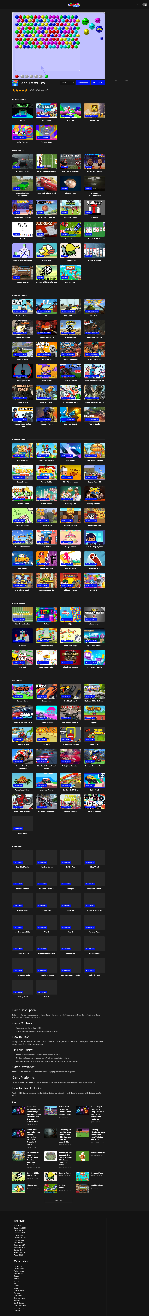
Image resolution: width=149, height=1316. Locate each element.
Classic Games (19, 455)
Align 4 (71, 624)
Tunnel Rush (46, 142)
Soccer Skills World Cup (46, 282)
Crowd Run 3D (23, 953)
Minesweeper (94, 624)
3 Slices (94, 217)
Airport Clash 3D (70, 359)
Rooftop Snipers (23, 316)
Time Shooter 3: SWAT (94, 381)
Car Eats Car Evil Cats (70, 975)
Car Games (18, 696)
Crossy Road (22, 910)
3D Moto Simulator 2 (47, 812)
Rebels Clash (22, 359)
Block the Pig (46, 525)
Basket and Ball (94, 525)
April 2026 (17, 1225)
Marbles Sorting (46, 645)
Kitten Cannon (23, 504)
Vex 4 (70, 932)
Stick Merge (70, 337)
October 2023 (18, 1250)
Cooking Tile (70, 504)
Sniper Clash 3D (94, 359)
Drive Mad (94, 790)
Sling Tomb (94, 867)
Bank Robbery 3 (46, 402)
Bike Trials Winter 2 (22, 812)
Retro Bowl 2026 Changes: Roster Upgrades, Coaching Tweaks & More (33, 1137)
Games (17, 166)
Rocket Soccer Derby (94, 766)
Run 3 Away (46, 120)
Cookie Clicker (22, 282)
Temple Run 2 (94, 120)
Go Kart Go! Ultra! (70, 790)
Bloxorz (46, 239)
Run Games (18, 862)
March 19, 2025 (33, 1178)
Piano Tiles (70, 460)
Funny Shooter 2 (70, 402)
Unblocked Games (20, 1305)
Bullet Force (22, 402)
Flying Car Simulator (70, 766)
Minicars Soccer (70, 239)
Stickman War (70, 381)
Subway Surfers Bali (46, 953)
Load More (59, 1200)
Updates (17, 1310)
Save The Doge (70, 645)
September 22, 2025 (66, 1168)
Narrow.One (47, 359)
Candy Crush (22, 460)
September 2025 (20, 1228)
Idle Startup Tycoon (94, 547)
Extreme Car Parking (70, 744)
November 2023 (19, 1248)
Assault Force (47, 424)
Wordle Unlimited (22, 624)
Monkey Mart (70, 282)
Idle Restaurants (46, 590)
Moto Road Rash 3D (70, 722)
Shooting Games (20, 311)
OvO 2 (22, 239)
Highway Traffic (23, 171)
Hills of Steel (94, 316)
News (16, 1288)
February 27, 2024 (65, 1176)
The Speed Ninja (23, 975)
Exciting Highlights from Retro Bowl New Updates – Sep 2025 (98, 1135)
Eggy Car (94, 722)
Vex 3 (46, 932)
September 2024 (20, 1238)
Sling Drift (94, 744)
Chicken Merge (70, 590)
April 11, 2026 (32, 1124)
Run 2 (22, 120)
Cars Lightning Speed (46, 193)
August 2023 (18, 1255)
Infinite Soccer (22, 889)
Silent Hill (17, 1300)
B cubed (22, 645)
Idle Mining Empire (23, 590)
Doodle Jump (70, 260)
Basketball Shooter (46, 217)
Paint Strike (46, 381)
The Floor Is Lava (70, 482)
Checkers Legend (70, 667)
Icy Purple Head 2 (94, 645)
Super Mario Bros (46, 460)
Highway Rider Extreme (94, 701)
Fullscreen (98, 83)
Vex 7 (46, 997)
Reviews (17, 1293)
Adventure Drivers (22, 790)
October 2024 (18, 1235)
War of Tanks (94, 424)
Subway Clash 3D (94, 337)
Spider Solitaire (94, 260)
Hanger (70, 889)
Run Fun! (70, 120)
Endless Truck (22, 744)
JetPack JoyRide (22, 932)
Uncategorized (19, 1308)
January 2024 (18, 1243)
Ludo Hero (22, 568)
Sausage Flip (94, 568)
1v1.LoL (47, 316)
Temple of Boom (46, 975)
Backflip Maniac (23, 867)
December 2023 (19, 1245)
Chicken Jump (46, 867)
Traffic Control (70, 812)
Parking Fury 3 (70, 701)
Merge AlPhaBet (47, 568)
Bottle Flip (70, 867)
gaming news (18, 1281)
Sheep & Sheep (22, 525)
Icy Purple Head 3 (94, 667)
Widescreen (83, 83)
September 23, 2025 (66, 1145)
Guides (16, 1286)
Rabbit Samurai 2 (46, 889)
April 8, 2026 (64, 1117)
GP (15, 1283)
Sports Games (19, 1303)
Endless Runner (20, 115)
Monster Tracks (47, 790)
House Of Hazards (94, 910)
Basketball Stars (94, 171)
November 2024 (19, 1233)
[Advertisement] (124, 45)
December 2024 (19, 1230)
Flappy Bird (46, 260)
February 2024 (19, 1240)
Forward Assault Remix (94, 402)
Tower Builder (47, 482)
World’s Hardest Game (22, 260)
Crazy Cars (46, 701)
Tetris (46, 624)
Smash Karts (22, 701)
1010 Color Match (46, 667)
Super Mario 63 (94, 482)
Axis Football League (71, 171)
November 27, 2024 (98, 1155)
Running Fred (94, 953)
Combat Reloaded (22, 337)
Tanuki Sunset (46, 722)
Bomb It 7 (94, 590)
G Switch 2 (46, 910)
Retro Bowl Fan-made (46, 171)
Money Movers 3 (94, 504)
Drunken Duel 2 (70, 424)
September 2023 (20, 1252)
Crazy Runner (22, 482)
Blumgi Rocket (94, 812)
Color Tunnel (22, 142)
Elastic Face (70, 193)
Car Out (22, 667)
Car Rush (46, 744)
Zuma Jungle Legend (94, 460)
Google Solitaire (94, 239)
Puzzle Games (19, 619)
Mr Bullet (47, 547)
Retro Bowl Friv (98, 1152)
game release (18, 1273)
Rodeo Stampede (22, 547)
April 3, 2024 (96, 1188)
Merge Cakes (70, 547)
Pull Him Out (94, 975)
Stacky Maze (70, 568)
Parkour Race (94, 932)
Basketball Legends (22, 217)
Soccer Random (70, 217)
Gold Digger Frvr (70, 525)
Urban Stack (46, 504)
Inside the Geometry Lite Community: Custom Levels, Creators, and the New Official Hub (34, 1114)
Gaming (16, 1278)
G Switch (70, 910)
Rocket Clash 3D (46, 337)
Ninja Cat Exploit (94, 889)
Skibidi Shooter (70, 316)
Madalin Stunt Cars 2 (23, 722)
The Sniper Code (22, 381)
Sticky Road (22, 997)
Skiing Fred (70, 953)
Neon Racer (23, 833)
